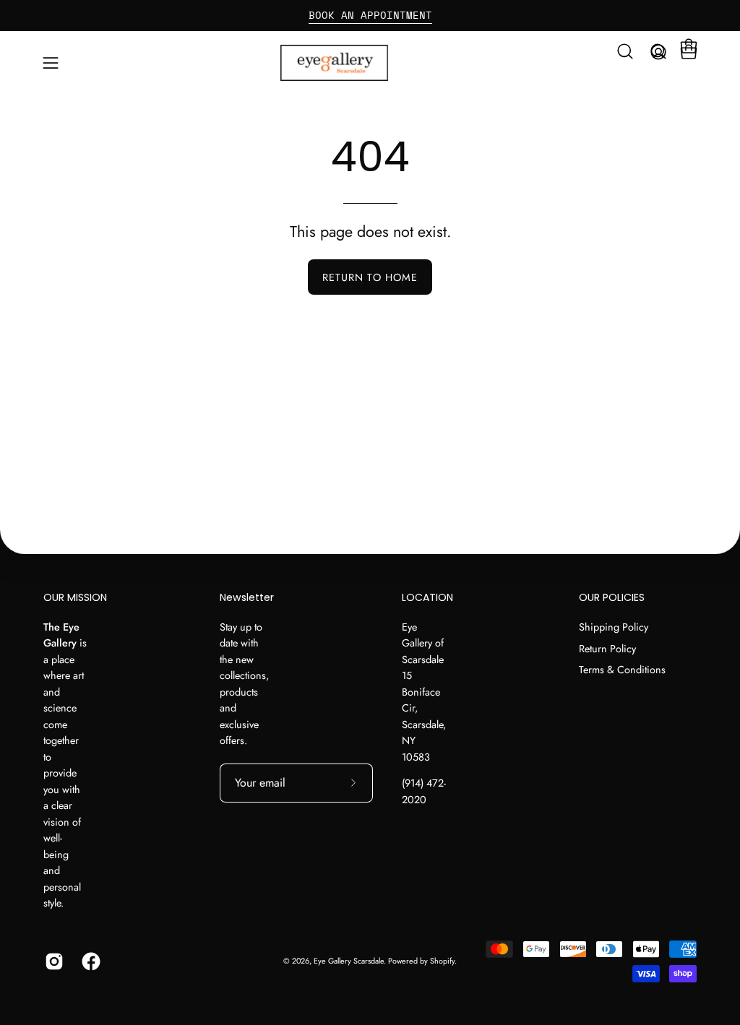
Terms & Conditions (622, 669)
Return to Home (370, 277)
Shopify (442, 960)
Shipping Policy (613, 627)
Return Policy (607, 648)
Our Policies (612, 598)
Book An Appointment (370, 14)
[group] (370, 15)
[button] (625, 51)
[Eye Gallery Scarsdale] (370, 63)
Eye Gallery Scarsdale (349, 960)
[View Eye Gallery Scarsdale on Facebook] (89, 961)
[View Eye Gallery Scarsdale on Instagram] (52, 961)
